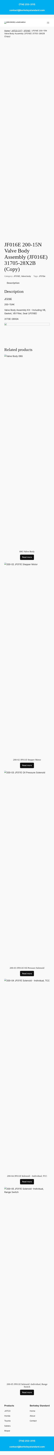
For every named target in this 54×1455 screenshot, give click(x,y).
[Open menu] (48, 22)
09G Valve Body (27, 551)
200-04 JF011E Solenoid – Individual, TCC (27, 1176)
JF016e (42, 276)
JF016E (27, 31)
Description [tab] (13, 283)
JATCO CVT (16, 31)
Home (7, 31)
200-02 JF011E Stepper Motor (27, 760)
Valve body (26, 276)
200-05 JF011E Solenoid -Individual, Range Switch (27, 1385)
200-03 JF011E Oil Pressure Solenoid (27, 968)
